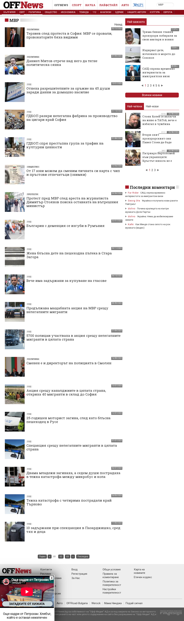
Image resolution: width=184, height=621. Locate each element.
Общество (51, 12)
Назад (118, 24)
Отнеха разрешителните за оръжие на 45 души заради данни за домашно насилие (68, 90)
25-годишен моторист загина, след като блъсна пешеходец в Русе (68, 420)
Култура (155, 12)
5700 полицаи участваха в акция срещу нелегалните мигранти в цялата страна (73, 337)
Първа (42, 556)
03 (67, 556)
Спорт (76, 5)
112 (94, 12)
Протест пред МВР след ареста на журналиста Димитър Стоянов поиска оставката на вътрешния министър (72, 202)
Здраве (119, 12)
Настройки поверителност (112, 591)
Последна (83, 556)
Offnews (61, 5)
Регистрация (79, 573)
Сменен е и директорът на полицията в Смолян (68, 363)
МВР (14, 20)
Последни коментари (152, 187)
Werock (95, 603)
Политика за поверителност (112, 583)
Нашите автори (136, 12)
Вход (75, 569)
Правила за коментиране (111, 575)
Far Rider (133, 192)
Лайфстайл (108, 5)
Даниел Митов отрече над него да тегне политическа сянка (61, 63)
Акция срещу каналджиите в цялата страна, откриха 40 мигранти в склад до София (66, 392)
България (9, 12)
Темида (84, 12)
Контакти (46, 569)
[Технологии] (138, 5)
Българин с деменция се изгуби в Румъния (65, 225)
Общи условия (112, 569)
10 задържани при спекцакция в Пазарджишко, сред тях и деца (73, 529)
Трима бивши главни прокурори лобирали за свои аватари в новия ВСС (159, 37)
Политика (35, 12)
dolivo (131, 208)
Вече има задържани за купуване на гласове (66, 280)
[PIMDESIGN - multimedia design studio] (169, 614)
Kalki (131, 224)
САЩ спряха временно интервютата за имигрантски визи (158, 72)
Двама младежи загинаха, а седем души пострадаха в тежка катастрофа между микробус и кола (73, 475)
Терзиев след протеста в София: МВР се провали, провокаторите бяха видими (69, 35)
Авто (125, 5)
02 (61, 556)
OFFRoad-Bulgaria (77, 603)
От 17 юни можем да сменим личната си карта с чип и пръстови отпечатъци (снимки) (73, 172)
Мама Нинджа (113, 603)
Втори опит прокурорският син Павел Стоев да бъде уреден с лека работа (157, 140)
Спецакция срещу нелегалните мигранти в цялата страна (71, 447)
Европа (168, 12)
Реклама (45, 573)
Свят (22, 12)
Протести (32, 194)
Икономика (68, 12)
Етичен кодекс (143, 577)
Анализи (105, 12)
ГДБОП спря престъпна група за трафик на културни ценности (65, 145)
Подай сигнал (133, 603)
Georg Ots (134, 200)
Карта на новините (139, 571)
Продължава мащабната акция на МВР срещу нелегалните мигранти (67, 310)
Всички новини (152, 95)
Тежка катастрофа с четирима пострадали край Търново (69, 502)
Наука (90, 5)
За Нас (76, 578)
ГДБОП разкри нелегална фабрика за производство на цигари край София (72, 117)
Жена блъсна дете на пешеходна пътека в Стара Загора (69, 255)
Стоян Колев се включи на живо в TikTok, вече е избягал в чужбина (159, 120)
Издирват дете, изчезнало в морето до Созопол (158, 53)
